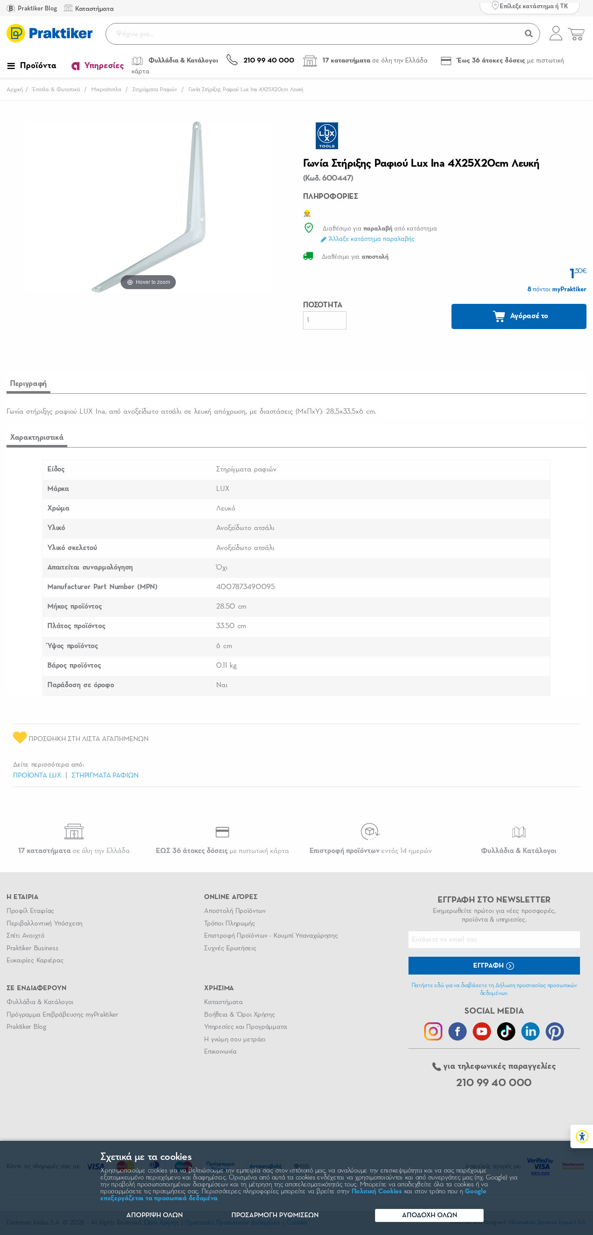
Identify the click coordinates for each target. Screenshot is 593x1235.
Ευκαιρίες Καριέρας (35, 960)
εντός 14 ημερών (371, 851)
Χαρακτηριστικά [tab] (37, 437)
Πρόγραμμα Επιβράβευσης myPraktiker (63, 1014)
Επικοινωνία (220, 1051)
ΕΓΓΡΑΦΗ (489, 965)
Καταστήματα (223, 1002)
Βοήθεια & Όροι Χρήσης (239, 1014)
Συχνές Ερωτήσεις (230, 948)
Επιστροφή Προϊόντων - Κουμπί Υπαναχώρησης (271, 935)
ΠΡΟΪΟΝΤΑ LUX (37, 775)
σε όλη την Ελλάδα (74, 851)
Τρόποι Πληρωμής (229, 923)
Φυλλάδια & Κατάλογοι (40, 1002)
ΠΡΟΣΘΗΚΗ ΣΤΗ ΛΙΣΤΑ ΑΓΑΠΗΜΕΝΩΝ (87, 739)
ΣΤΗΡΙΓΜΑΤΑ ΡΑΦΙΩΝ (105, 775)
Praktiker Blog (36, 8)
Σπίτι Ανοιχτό (26, 935)
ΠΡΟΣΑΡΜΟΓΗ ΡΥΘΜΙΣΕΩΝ (275, 1215)
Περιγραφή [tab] (28, 384)
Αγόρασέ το (528, 316)
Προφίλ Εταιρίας (30, 911)
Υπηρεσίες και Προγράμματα (245, 1027)
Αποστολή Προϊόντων (235, 911)
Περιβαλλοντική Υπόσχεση (44, 923)
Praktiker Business (32, 948)
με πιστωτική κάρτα (222, 851)
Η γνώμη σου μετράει (235, 1039)
